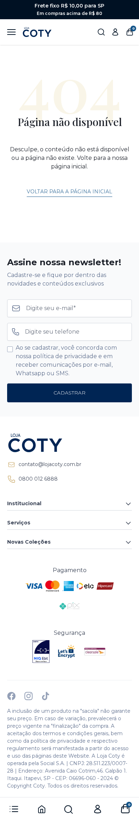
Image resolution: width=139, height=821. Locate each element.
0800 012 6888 (38, 479)
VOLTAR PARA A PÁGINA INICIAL (69, 191)
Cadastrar (69, 392)
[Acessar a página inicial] (69, 443)
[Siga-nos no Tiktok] (45, 696)
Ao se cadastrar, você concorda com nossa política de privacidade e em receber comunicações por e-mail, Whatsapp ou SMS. (66, 360)
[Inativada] (41, 651)
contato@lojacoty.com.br (50, 464)
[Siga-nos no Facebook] (11, 696)
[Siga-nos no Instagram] (28, 696)
